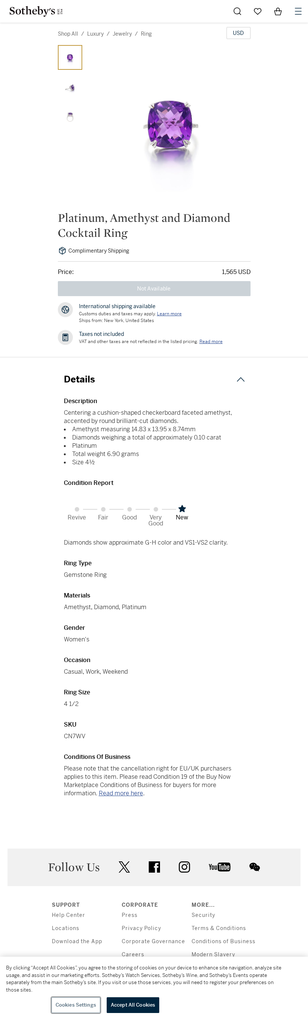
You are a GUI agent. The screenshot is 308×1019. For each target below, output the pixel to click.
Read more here (121, 793)
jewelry (122, 33)
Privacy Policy (141, 928)
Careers (133, 954)
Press (129, 915)
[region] (154, 988)
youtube (220, 866)
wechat (254, 867)
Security (203, 915)
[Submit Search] (237, 11)
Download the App (77, 941)
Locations (65, 928)
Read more (211, 342)
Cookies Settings (76, 1005)
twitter (124, 867)
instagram (184, 867)
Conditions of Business (223, 941)
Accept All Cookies (133, 1005)
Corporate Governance (153, 941)
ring (146, 33)
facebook (154, 867)
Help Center (68, 915)
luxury (95, 33)
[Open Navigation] (298, 11)
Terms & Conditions (219, 928)
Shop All (68, 33)
